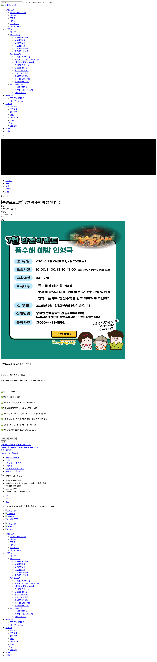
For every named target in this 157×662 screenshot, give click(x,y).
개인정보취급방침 (12, 457)
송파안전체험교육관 (18, 12)
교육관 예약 (10, 95)
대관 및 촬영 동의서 (13, 471)
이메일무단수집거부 (13, 463)
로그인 (8, 128)
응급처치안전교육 (22, 51)
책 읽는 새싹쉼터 (21, 73)
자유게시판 (14, 117)
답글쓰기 (11, 450)
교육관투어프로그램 (22, 56)
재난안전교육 (20, 45)
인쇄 (3, 442)
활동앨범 (13, 111)
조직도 (12, 18)
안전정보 (13, 125)
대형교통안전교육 (22, 48)
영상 (12, 114)
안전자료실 (10, 122)
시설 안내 (13, 20)
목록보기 (4, 450)
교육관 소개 (10, 9)
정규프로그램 (15, 34)
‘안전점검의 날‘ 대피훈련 (24, 62)
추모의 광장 (14, 23)
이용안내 (9, 29)
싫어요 (13, 438)
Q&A (12, 120)
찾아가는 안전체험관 (23, 78)
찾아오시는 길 (15, 26)
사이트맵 (9, 465)
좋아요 (5, 438)
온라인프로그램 (16, 84)
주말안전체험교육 (22, 76)
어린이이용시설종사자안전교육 (27, 59)
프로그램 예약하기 (17, 98)
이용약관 (9, 460)
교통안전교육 (20, 42)
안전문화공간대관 (22, 70)
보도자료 (13, 109)
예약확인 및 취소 (16, 100)
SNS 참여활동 (20, 92)
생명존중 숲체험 (21, 67)
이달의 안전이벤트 (22, 81)
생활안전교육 (20, 40)
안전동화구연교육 (22, 37)
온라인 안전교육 (21, 87)
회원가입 (9, 131)
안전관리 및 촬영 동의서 (15, 468)
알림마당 (13, 106)
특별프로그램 (15, 54)
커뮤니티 (9, 103)
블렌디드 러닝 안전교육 (24, 89)
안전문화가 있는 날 (22, 65)
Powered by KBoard (9, 452)
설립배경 (13, 15)
